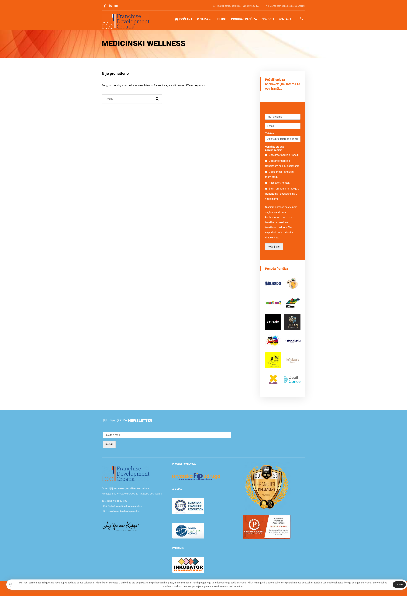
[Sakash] (292, 284)
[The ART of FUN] (273, 341)
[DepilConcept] (292, 380)
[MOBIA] (273, 322)
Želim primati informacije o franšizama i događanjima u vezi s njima (282, 193)
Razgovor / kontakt (279, 182)
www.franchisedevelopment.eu (124, 511)
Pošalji (109, 444)
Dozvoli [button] (399, 584)
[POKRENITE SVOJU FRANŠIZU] (125, 21)
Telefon (269, 133)
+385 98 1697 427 (117, 501)
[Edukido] (273, 284)
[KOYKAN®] (292, 360)
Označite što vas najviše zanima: (274, 148)
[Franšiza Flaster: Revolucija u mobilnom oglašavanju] (273, 380)
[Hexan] (292, 322)
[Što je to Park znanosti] (292, 303)
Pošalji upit (274, 246)
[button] (104, 6)
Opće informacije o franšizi (284, 154)
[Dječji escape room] (273, 360)
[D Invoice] (292, 341)
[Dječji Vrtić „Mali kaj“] (273, 303)
